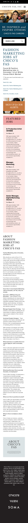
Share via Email (17, 1)
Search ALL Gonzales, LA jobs (10, 93)
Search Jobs (10, 41)
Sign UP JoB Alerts (14, 106)
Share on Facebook (11, 1)
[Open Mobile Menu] (25, 7)
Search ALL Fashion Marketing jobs (12, 85)
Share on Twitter (13, 1)
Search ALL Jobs (7, 82)
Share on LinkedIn (15, 1)
